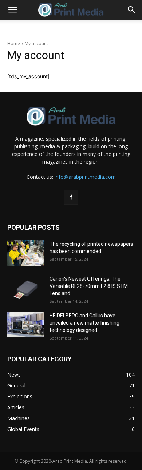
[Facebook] (71, 197)
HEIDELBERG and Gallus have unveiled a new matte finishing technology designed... (84, 323)
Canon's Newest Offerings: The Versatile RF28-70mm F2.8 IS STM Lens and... (89, 286)
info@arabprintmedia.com (85, 176)
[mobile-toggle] (12, 10)
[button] (132, 10)
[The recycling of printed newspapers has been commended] (25, 253)
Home (13, 43)
